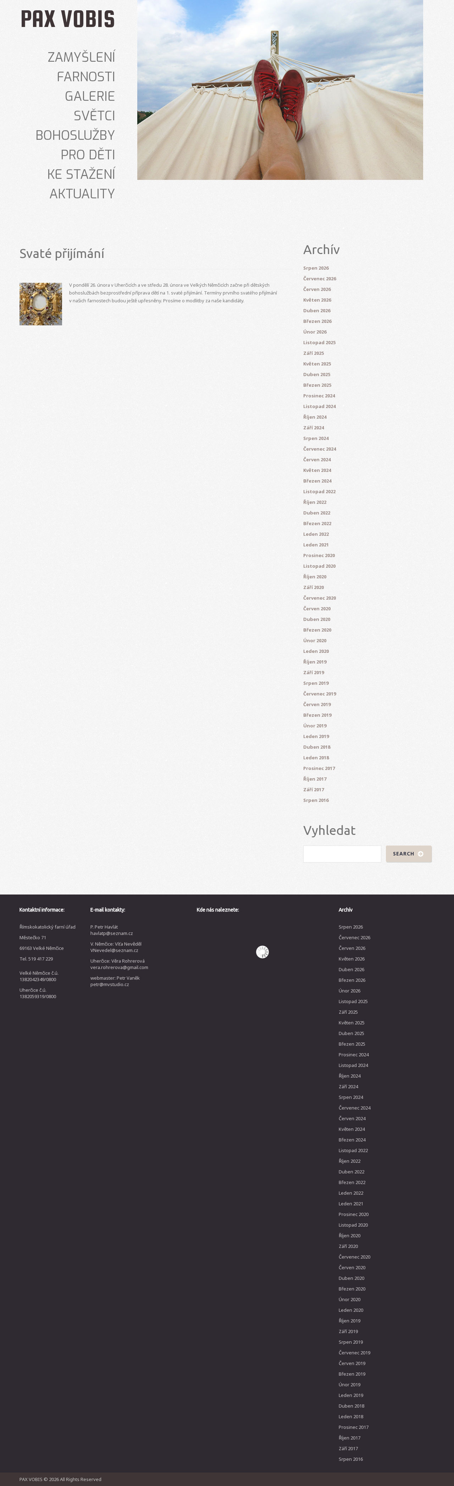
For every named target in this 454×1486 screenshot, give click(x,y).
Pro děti (88, 155)
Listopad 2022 (319, 491)
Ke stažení (81, 174)
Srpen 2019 (315, 683)
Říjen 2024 (314, 417)
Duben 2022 (316, 513)
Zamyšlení (81, 57)
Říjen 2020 (314, 576)
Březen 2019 (317, 715)
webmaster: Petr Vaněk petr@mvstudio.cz (115, 981)
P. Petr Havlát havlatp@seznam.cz (111, 930)
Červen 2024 (317, 459)
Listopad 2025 (319, 342)
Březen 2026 (317, 321)
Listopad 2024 (319, 406)
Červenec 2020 (319, 598)
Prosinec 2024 (319, 395)
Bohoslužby (75, 135)
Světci (94, 116)
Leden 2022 (316, 534)
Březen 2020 (317, 630)
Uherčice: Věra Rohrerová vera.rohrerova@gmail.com (119, 964)
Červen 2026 (317, 289)
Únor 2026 (314, 332)
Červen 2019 (317, 704)
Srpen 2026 (315, 268)
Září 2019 (313, 672)
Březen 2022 (317, 523)
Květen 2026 (317, 300)
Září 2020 (313, 587)
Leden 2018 (316, 757)
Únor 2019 (314, 725)
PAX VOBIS (67, 18)
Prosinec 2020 (319, 555)
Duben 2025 (316, 374)
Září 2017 (313, 789)
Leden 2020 (316, 651)
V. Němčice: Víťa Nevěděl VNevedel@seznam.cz (116, 947)
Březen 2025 (317, 385)
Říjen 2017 (314, 779)
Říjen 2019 (314, 662)
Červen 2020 (317, 608)
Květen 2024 (317, 470)
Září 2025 (313, 353)
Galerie (90, 96)
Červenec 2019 (319, 693)
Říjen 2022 (314, 502)
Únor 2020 (314, 640)
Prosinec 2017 (319, 768)
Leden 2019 (316, 736)
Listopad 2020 (319, 566)
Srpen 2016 (315, 800)
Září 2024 (313, 427)
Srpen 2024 (315, 438)
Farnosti (86, 77)
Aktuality (82, 194)
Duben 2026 (316, 310)
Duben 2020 (316, 619)
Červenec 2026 (319, 278)
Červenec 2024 (319, 449)
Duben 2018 (316, 747)
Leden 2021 (316, 544)
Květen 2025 (317, 364)
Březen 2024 (317, 481)
